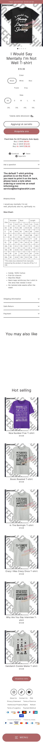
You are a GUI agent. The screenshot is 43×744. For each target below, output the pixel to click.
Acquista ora (21, 131)
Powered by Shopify (29, 719)
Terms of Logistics (14, 708)
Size (21, 95)
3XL (16, 108)
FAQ (31, 698)
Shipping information (12, 299)
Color (21, 75)
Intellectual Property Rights (18, 705)
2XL (8, 108)
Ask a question (10, 165)
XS (8, 100)
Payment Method (29, 708)
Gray (26, 88)
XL (34, 100)
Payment (7, 314)
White (21, 81)
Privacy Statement (14, 701)
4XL (25, 108)
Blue (30, 81)
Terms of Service (29, 701)
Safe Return (9, 306)
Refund (32, 705)
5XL (33, 108)
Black (12, 81)
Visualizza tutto (21, 679)
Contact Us (23, 698)
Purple (16, 88)
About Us (13, 698)
